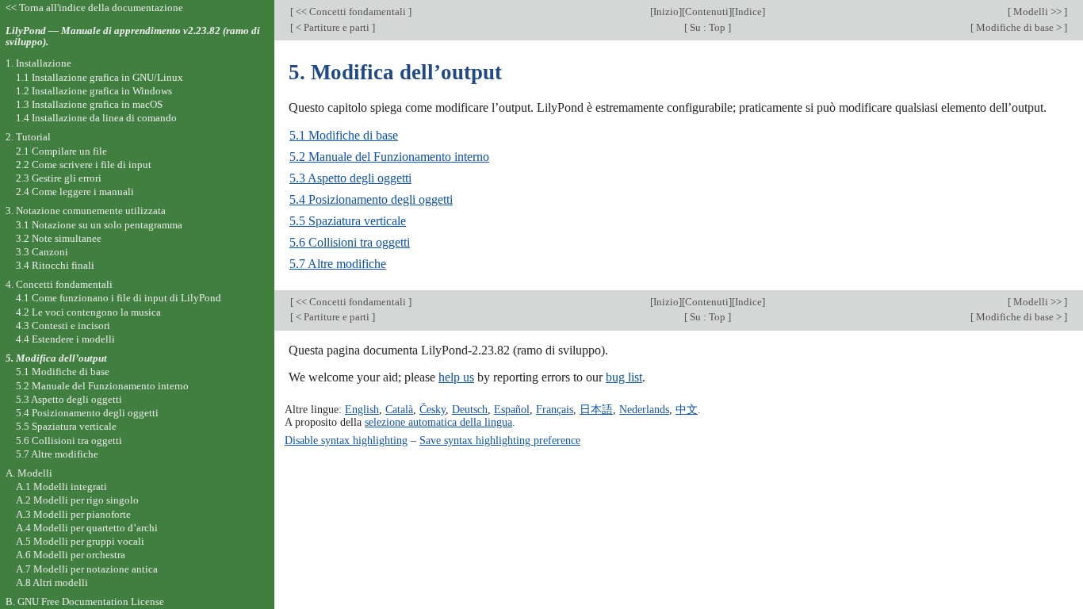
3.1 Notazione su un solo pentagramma (99, 225)
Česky (432, 409)
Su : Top (707, 27)
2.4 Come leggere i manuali (75, 191)
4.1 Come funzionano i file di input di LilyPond (118, 298)
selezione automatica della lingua (438, 422)
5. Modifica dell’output (56, 358)
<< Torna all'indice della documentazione (94, 7)
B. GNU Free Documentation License (85, 601)
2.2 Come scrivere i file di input (83, 164)
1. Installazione (38, 63)
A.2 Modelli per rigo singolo (77, 500)
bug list (624, 377)
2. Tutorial (28, 137)
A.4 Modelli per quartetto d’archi (87, 528)
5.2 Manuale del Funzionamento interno (389, 156)
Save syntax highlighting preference (499, 440)
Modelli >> (1037, 11)
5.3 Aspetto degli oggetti (350, 178)
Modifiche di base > (1019, 27)
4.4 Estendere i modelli (65, 339)
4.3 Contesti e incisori (63, 325)
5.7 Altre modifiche (337, 263)
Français (554, 409)
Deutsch (470, 409)
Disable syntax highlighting (346, 440)
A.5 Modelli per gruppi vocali (80, 541)
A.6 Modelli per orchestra (70, 555)
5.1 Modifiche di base (343, 135)
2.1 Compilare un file (61, 151)
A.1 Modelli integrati (61, 486)
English (362, 409)
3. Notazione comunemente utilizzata (86, 210)
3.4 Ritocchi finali (55, 265)
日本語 (596, 409)
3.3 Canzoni (42, 252)
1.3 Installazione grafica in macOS (89, 104)
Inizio (666, 11)
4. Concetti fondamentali (59, 284)
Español (512, 409)
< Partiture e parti (332, 27)
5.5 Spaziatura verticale (347, 221)
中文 (686, 409)
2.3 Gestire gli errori (58, 178)
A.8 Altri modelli (52, 582)
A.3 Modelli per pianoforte (73, 514)
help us (456, 377)
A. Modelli (29, 473)
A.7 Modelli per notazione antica (87, 569)
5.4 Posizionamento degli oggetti (371, 199)
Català (399, 409)
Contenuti (707, 11)
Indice (748, 11)
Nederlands (644, 409)
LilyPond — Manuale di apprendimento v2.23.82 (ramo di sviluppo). (133, 36)
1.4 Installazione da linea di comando (96, 118)
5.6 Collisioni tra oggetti (349, 242)
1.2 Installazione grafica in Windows (94, 91)
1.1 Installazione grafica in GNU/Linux (99, 77)
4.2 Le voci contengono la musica (88, 312)
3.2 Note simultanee (58, 238)
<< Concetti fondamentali (350, 11)
